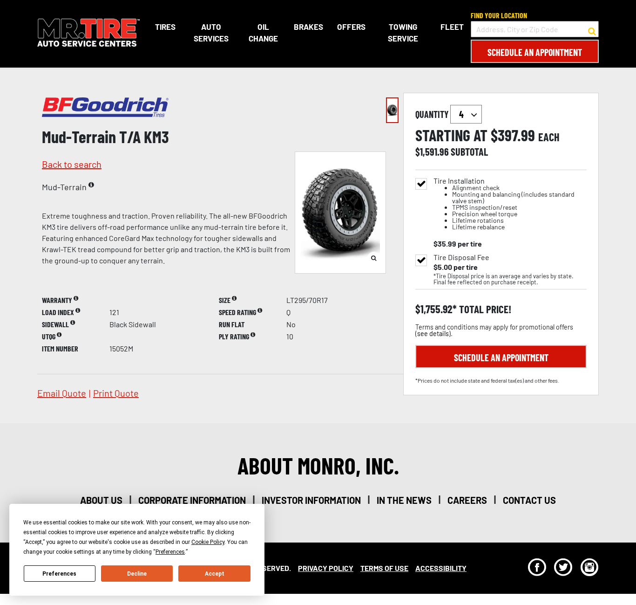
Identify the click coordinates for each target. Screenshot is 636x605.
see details (433, 333)
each (549, 137)
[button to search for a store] (592, 29)
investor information (311, 500)
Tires (165, 26)
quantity (432, 114)
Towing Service (403, 32)
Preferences (59, 574)
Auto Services (211, 32)
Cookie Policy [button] (207, 542)
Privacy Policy (325, 568)
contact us (529, 500)
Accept (214, 574)
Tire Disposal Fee (461, 257)
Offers (351, 26)
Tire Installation (504, 204)
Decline (137, 574)
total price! (484, 309)
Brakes (308, 26)
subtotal (469, 151)
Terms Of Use (384, 568)
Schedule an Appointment (534, 52)
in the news (404, 500)
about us (101, 500)
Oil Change (263, 32)
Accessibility (441, 568)
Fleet (452, 26)
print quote (116, 393)
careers (467, 500)
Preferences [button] (170, 552)
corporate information (192, 500)
